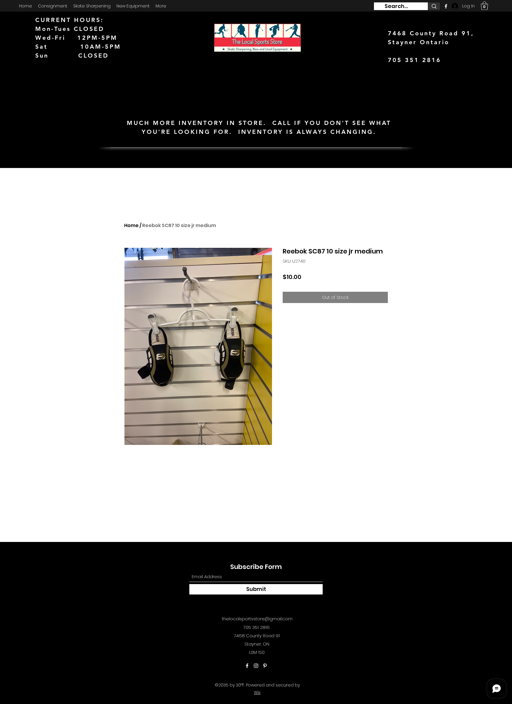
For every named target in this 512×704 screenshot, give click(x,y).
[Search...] (434, 6)
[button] (484, 5)
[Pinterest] (265, 666)
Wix (257, 692)
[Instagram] (256, 666)
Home (131, 225)
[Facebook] (247, 666)
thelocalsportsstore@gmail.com (257, 619)
